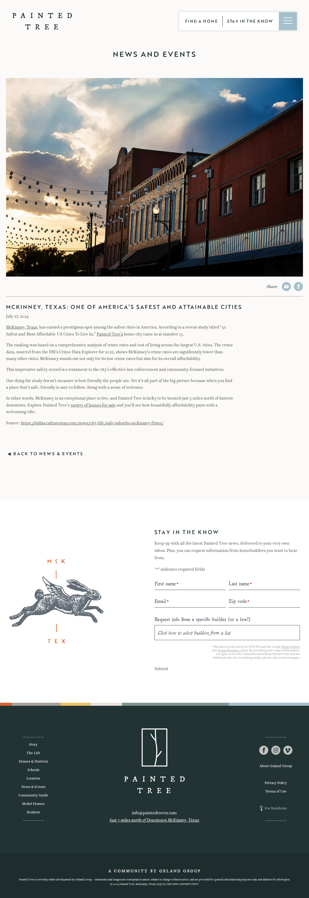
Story (33, 744)
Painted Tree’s (110, 334)
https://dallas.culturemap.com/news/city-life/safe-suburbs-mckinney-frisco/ (92, 423)
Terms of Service (229, 650)
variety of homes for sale (93, 405)
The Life (33, 753)
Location (33, 778)
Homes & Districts (33, 761)
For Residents (276, 808)
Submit (161, 668)
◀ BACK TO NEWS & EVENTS (46, 453)
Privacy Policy (290, 647)
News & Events (33, 787)
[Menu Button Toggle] (288, 21)
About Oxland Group (276, 766)
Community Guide (33, 795)
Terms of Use (275, 791)
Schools (33, 770)
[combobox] (227, 632)
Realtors (33, 812)
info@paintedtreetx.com (154, 812)
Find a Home (201, 21)
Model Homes (33, 804)
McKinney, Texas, (22, 327)
